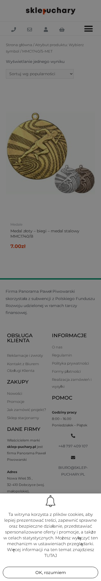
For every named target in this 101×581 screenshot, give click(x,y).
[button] (50, 572)
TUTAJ (50, 555)
